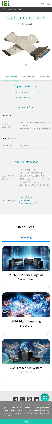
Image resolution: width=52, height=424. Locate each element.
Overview (11, 76)
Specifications (28, 76)
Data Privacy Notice (36, 413)
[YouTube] (29, 399)
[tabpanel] (26, 46)
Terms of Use (8, 415)
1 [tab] (26, 65)
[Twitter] (22, 398)
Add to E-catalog (26, 97)
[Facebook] (15, 399)
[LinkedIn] (36, 399)
